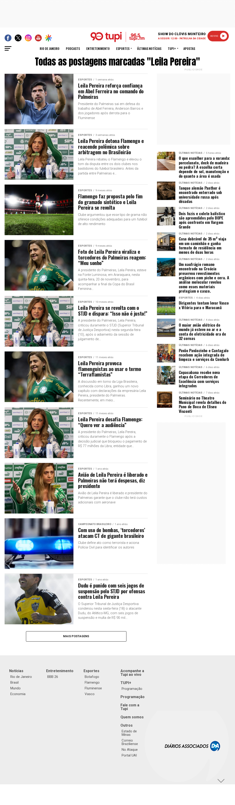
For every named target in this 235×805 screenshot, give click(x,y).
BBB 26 (52, 677)
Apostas (189, 48)
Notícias (16, 671)
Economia (17, 694)
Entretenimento (98, 48)
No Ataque (130, 750)
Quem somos (132, 717)
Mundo (15, 688)
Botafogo (92, 677)
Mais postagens (76, 636)
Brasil (14, 682)
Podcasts (73, 48)
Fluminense (93, 688)
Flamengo (92, 682)
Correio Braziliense (130, 742)
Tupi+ (172, 48)
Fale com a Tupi (129, 707)
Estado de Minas (129, 733)
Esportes (122, 48)
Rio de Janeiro (49, 48)
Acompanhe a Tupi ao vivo (132, 673)
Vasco (90, 694)
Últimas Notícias (149, 48)
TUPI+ (125, 683)
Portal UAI (129, 755)
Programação (132, 689)
